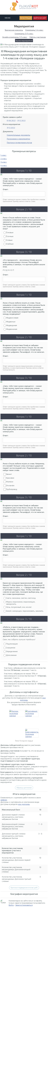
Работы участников (37, 37)
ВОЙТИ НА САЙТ (40, 18)
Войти (11, 905)
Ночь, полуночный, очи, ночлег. (19, 607)
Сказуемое (10, 647)
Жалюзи (9, 481)
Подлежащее (12, 644)
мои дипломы (24, 804)
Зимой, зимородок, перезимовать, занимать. (25, 611)
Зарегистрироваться (24, 905)
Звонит (9, 474)
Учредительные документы (18, 135)
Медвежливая (12, 318)
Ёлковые (9, 232)
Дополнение (11, 655)
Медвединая (11, 325)
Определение (12, 651)
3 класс (3, 162)
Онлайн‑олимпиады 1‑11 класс (14, 37)
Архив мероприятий (24, 40)
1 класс (3, 155)
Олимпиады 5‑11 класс (24, 33)
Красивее (10, 478)
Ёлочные (9, 236)
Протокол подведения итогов (19, 142)
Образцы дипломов (24, 788)
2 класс (3, 158)
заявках (3, 800)
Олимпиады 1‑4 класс (34, 30)
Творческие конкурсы (14, 30)
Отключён (10, 485)
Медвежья (10, 321)
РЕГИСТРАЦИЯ (26, 18)
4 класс (3, 165)
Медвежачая (11, 329)
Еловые (9, 240)
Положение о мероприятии (18, 139)
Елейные (10, 244)
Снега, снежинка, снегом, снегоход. (21, 598)
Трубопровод (11, 489)
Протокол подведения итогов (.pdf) (24, 888)
